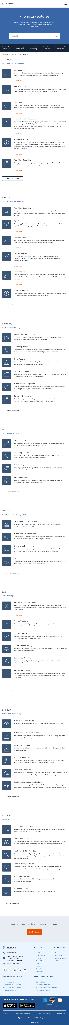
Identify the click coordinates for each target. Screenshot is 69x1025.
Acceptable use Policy (22, 1014)
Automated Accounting (11, 714)
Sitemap (5, 1014)
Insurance (58, 956)
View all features (12, 179)
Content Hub (40, 982)
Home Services (60, 958)
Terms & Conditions (43, 1014)
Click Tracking (7, 596)
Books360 (39, 972)
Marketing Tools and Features (46, 987)
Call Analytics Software (12, 987)
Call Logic (39, 956)
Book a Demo (34, 932)
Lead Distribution (10, 990)
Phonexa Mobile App (43, 990)
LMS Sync (39, 953)
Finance (58, 953)
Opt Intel (39, 969)
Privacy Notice (61, 1014)
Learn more (18, 81)
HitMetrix (6, 816)
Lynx (37, 964)
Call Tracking (9, 982)
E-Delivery (39, 958)
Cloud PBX (39, 961)
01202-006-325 (12, 953)
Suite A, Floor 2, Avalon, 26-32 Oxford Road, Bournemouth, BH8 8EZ (15, 958)
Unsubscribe (34, 1022)
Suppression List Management (14, 514)
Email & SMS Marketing (11, 328)
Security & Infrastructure (44, 985)
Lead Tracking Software (12, 985)
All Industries (59, 961)
